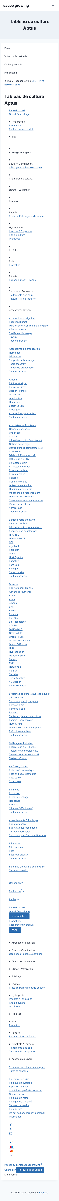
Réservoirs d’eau (18, 329)
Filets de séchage (19, 797)
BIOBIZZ (13, 610)
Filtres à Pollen (17, 474)
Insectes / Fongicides (20, 231)
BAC (11, 606)
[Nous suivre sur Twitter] (10, 1130)
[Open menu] (53, 5)
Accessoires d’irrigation (22, 318)
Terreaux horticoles (19, 831)
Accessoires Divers (22, 1059)
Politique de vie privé (20, 1101)
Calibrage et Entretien (21, 743)
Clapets (13, 436)
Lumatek (14, 561)
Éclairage (17, 976)
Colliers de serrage (19, 444)
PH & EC (16, 1014)
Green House (16, 636)
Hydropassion (16, 651)
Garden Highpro (18, 390)
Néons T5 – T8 (17, 538)
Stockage (14, 804)
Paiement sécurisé (19, 1079)
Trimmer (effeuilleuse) (21, 808)
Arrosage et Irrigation (23, 942)
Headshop (14, 800)
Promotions (15, 125)
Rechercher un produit (21, 129)
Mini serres (15, 356)
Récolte (16, 1032)
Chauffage (15, 432)
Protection (14, 265)
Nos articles (18, 121)
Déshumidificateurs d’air (22, 455)
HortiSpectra (16, 557)
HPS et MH (15, 534)
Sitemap (43, 1192)
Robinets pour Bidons (21, 588)
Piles (11, 851)
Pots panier (15, 777)
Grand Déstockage (19, 114)
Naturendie (15, 666)
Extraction (14, 793)
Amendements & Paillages (23, 820)
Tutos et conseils (18, 870)
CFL (11, 542)
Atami (12, 599)
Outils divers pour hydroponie (25, 727)
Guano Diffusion (18, 644)
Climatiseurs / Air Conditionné (25, 440)
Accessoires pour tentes (22, 413)
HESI (11, 648)
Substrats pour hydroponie (23, 701)
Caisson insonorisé (19, 429)
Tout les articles (18, 340)
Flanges (13, 477)
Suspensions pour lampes (23, 531)
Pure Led (14, 565)
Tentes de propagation (21, 367)
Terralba (13, 674)
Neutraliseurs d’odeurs (21, 496)
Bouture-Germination (23, 950)
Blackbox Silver (17, 387)
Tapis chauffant (17, 364)
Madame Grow (17, 655)
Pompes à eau (17, 708)
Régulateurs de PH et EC (22, 747)
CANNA (13, 625)
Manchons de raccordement (24, 492)
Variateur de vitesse (20, 504)
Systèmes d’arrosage (20, 333)
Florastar (14, 549)
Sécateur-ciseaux (18, 854)
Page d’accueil (17, 110)
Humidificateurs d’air (20, 489)
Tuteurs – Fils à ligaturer (22, 298)
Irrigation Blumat (18, 322)
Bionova (13, 614)
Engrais (16, 984)
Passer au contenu (14, 1164)
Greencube (15, 394)
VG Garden (15, 681)
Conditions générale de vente (25, 1090)
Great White (15, 633)
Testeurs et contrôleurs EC (23, 750)
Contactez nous (17, 1094)
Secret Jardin (16, 405)
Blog (14, 136)
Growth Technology (19, 640)
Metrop (13, 659)
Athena (13, 379)
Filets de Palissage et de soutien (27, 216)
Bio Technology (17, 621)
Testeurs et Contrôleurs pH (24, 754)
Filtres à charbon (18, 470)
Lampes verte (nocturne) (22, 519)
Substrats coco (17, 824)
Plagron (13, 670)
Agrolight (14, 546)
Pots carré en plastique (21, 770)
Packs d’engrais (17, 685)
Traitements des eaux (21, 295)
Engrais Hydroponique (21, 720)
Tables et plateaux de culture (25, 716)
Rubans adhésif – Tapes (22, 280)
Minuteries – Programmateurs (25, 527)
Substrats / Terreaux (23, 1044)
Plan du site (15, 1109)
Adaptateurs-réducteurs (22, 425)
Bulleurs (13, 712)
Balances (14, 789)
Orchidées (14, 238)
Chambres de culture (23, 961)
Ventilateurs (15, 507)
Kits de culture (17, 235)
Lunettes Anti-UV (18, 523)
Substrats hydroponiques (23, 827)
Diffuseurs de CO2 (19, 459)
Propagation (15, 409)
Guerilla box (15, 398)
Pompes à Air (16, 705)
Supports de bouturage (22, 360)
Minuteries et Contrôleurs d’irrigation (29, 325)
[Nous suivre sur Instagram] (10, 1134)
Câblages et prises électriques (25, 167)
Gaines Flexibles (18, 481)
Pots (14, 1021)
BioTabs (13, 618)
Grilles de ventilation (20, 485)
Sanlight (13, 568)
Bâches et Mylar (18, 383)
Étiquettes (14, 843)
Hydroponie (18, 995)
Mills (11, 663)
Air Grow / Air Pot (18, 766)
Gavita (12, 553)
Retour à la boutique (30, 1169)
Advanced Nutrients (20, 591)
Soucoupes (15, 781)
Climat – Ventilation (22, 969)
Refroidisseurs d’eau (20, 731)
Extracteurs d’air (18, 462)
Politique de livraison (20, 1082)
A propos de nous (19, 1086)
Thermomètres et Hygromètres (26, 500)
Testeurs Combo (18, 758)
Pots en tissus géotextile (22, 774)
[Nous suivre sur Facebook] (10, 1125)
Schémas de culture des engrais (27, 866)
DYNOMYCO (16, 629)
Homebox (14, 402)
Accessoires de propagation (24, 348)
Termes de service (19, 1105)
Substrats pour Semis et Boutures (27, 835)
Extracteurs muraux (19, 466)
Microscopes (16, 847)
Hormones (14, 352)
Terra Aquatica (17, 678)
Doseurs (13, 584)
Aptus (12, 595)
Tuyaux (13, 337)
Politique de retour (19, 1097)
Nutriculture (15, 723)
